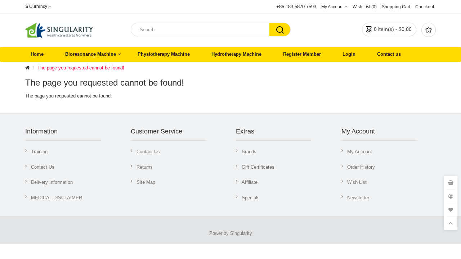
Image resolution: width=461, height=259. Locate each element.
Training (39, 151)
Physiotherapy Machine (164, 54)
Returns (144, 167)
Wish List (357, 182)
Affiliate (250, 182)
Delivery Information (52, 182)
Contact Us (42, 167)
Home (37, 54)
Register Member (302, 54)
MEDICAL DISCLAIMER (56, 197)
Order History (361, 167)
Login (349, 54)
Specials (251, 197)
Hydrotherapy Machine (236, 54)
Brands (249, 151)
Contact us (389, 54)
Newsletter (358, 197)
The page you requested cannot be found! (80, 68)
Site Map (145, 182)
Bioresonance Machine (90, 54)
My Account (359, 151)
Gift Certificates (258, 167)
